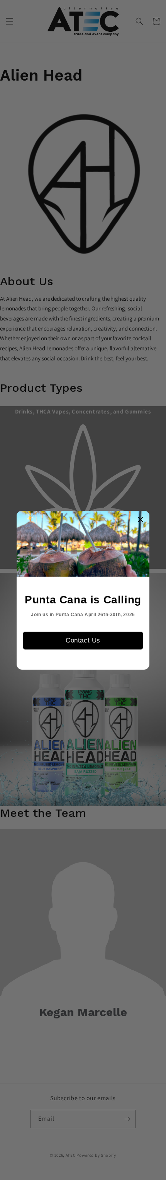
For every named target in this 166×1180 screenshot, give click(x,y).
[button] (140, 520)
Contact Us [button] (83, 640)
